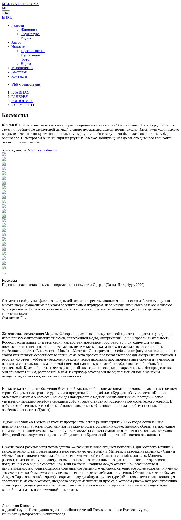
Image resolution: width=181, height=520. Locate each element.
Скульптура (30, 34)
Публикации (31, 55)
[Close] (4, 273)
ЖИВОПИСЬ (22, 101)
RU (6, 13)
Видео (26, 38)
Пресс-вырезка (33, 51)
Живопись (29, 30)
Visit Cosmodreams (25, 84)
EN (4, 17)
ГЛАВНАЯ (20, 92)
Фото (25, 59)
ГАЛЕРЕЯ (19, 97)
